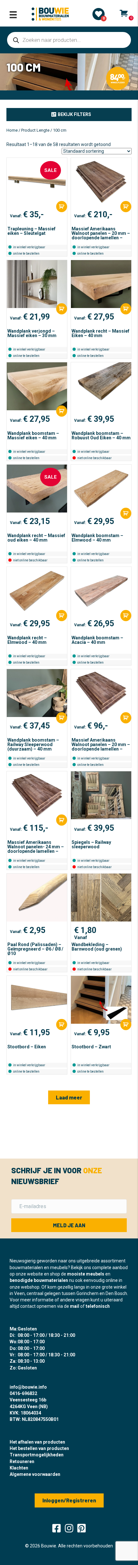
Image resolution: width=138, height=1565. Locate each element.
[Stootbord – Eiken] (37, 1000)
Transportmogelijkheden (37, 1454)
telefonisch (98, 1306)
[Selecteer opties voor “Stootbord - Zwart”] (125, 1024)
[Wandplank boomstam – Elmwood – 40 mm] (101, 489)
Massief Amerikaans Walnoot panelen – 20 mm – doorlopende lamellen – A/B (101, 235)
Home (12, 130)
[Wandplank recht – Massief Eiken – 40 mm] (101, 284)
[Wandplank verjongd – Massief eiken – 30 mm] (37, 284)
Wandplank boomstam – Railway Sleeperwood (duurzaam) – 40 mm (33, 744)
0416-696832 (23, 1393)
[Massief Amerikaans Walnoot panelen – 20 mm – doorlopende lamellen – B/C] (101, 693)
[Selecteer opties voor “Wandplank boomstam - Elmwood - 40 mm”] (125, 513)
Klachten (19, 1467)
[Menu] (13, 14)
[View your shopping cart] (123, 13)
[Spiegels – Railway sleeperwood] (101, 795)
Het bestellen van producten (39, 1448)
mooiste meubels (85, 1273)
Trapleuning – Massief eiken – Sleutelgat (31, 231)
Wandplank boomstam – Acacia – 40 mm (97, 640)
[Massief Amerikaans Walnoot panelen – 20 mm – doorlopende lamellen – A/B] (101, 182)
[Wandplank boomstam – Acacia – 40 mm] (101, 591)
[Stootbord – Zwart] (101, 1000)
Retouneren (22, 1461)
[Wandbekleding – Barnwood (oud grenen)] (101, 897)
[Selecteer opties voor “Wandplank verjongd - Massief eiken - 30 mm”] (61, 308)
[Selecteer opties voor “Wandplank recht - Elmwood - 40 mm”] (61, 615)
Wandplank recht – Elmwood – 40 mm (27, 640)
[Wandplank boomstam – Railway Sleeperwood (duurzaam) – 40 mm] (37, 693)
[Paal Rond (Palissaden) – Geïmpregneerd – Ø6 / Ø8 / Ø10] (37, 897)
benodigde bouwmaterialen (39, 1280)
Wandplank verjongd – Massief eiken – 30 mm (31, 333)
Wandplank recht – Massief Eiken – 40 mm (100, 333)
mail (74, 1306)
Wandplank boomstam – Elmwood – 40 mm (97, 538)
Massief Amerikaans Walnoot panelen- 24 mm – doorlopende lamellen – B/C (35, 849)
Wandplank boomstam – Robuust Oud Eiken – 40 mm (101, 435)
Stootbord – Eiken (26, 1046)
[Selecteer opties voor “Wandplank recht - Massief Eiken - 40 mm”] (125, 308)
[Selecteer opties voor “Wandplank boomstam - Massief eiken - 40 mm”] (61, 411)
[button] (69, 114)
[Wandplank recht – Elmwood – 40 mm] (37, 591)
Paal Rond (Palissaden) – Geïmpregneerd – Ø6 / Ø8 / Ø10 (35, 949)
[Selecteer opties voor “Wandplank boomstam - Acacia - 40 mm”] (125, 615)
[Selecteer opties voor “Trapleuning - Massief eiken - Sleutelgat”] (61, 206)
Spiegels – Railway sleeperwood (91, 844)
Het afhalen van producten (37, 1442)
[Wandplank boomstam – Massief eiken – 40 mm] (37, 386)
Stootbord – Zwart (91, 1046)
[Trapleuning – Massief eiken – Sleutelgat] (37, 182)
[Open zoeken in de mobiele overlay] (69, 40)
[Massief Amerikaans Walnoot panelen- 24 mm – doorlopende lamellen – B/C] (37, 795)
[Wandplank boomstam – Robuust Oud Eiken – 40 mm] (101, 386)
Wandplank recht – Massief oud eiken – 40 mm (36, 538)
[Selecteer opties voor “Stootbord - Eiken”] (61, 1024)
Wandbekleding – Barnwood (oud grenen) (97, 947)
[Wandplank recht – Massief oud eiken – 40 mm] (37, 489)
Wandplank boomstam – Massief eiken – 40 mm (33, 435)
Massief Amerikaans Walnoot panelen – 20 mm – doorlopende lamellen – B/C (101, 746)
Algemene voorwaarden (35, 1474)
